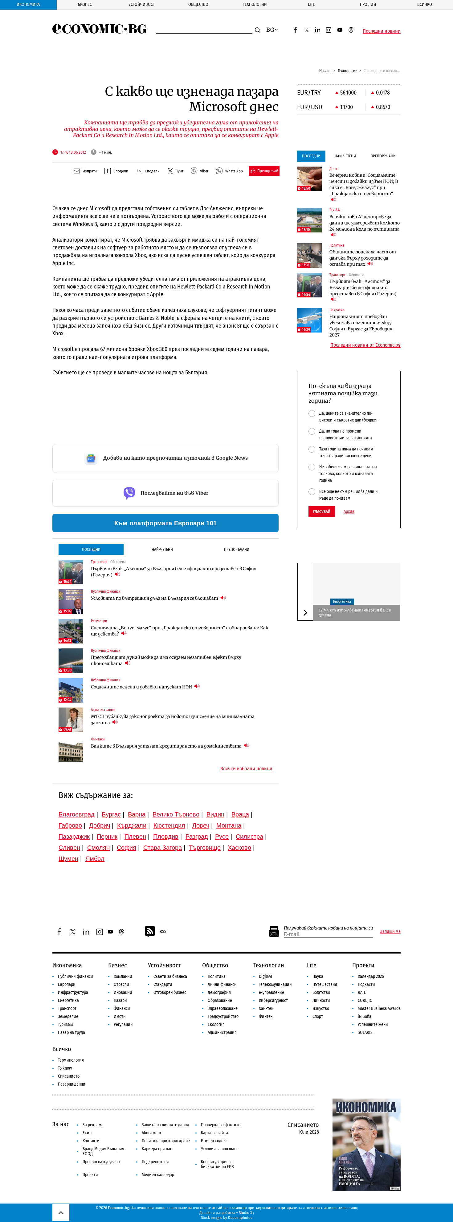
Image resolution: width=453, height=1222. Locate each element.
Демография (219, 992)
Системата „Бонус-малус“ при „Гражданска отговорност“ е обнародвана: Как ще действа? (179, 631)
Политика (217, 976)
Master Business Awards (379, 1008)
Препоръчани (236, 549)
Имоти (120, 1016)
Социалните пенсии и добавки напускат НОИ (142, 687)
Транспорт (67, 1008)
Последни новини (382, 31)
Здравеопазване (223, 1008)
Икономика (28, 4)
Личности (321, 1000)
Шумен (68, 858)
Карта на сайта (214, 1132)
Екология (216, 1024)
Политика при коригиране (166, 1140)
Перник (107, 836)
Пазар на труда (71, 1032)
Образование (220, 1000)
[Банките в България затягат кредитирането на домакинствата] (71, 749)
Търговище (205, 847)
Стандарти (162, 984)
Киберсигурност (273, 1000)
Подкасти (366, 984)
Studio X (245, 1212)
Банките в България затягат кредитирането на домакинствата (167, 746)
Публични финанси (75, 976)
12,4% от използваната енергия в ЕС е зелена (355, 612)
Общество (198, 4)
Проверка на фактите (220, 1124)
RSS (163, 931)
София (126, 847)
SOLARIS (365, 1032)
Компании (123, 976)
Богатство (321, 992)
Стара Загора (162, 847)
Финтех (265, 1016)
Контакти (91, 1140)
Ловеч (200, 825)
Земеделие (68, 1016)
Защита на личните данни (165, 1124)
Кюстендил (169, 825)
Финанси (122, 1008)
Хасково (239, 847)
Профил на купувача (101, 1161)
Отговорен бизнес (169, 992)
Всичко (424, 4)
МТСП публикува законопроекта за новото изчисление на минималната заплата (173, 719)
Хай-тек (266, 1008)
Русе (222, 836)
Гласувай (321, 511)
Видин (215, 814)
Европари (67, 984)
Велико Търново (176, 814)
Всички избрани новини (246, 768)
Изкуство (320, 1008)
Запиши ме (390, 932)
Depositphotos (240, 1217)
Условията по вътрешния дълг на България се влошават (155, 598)
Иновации (123, 992)
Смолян (98, 847)
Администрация (222, 1032)
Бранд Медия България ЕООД (103, 1151)
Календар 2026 (371, 976)
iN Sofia (364, 1016)
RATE (362, 992)
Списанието (69, 1076)
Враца (240, 814)
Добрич (99, 825)
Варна (136, 814)
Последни (91, 549)
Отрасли (121, 984)
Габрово (70, 825)
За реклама (93, 1124)
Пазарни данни (71, 1084)
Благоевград (77, 814)
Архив (349, 512)
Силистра (249, 836)
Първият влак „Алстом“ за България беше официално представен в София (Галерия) (173, 572)
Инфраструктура (73, 992)
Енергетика (342, 601)
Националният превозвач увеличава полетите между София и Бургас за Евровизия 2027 (360, 326)
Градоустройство (223, 1016)
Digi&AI (265, 976)
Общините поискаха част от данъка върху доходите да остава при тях (362, 258)
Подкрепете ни (155, 1161)
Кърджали (131, 825)
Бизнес (85, 4)
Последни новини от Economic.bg (365, 345)
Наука (317, 976)
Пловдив (165, 836)
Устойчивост (142, 4)
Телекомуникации (275, 984)
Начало (325, 70)
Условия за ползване (220, 1148)
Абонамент (151, 1132)
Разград (197, 836)
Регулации (123, 1024)
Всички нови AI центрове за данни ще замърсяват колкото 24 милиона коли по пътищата (364, 223)
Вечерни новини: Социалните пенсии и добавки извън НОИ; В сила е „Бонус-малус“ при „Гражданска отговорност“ (363, 184)
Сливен (69, 847)
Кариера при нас (157, 1148)
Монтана (228, 825)
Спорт (317, 1016)
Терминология (71, 1060)
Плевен (135, 836)
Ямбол (94, 858)
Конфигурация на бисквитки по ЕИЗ (217, 1164)
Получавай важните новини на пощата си (328, 928)
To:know (65, 1068)
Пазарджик (74, 836)
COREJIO (365, 1000)
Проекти (368, 4)
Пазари (120, 1000)
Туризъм (65, 1024)
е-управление (271, 992)
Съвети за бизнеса (170, 976)
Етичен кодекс (214, 1140)
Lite (311, 4)
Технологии (255, 4)
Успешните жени (373, 1024)
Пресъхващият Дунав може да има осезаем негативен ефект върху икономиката (166, 660)
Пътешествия (324, 984)
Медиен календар (158, 1174)
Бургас (111, 814)
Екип (87, 1132)
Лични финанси (222, 984)
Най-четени (162, 549)
